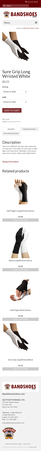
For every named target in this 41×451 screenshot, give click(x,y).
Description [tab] (11, 129)
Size (4, 97)
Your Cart (32, 2)
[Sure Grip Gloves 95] (20, 50)
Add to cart (11, 110)
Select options (20, 220)
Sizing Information (10, 161)
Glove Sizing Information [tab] (11, 133)
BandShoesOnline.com (13, 394)
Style (5, 87)
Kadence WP (32, 447)
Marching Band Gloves (31, 28)
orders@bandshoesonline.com (13, 423)
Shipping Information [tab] (29, 129)
